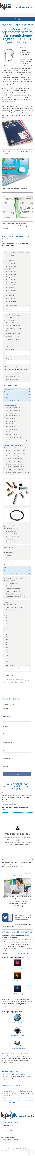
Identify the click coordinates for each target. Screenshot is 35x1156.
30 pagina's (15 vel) (11, 274)
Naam (5, 708)
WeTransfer (10, 864)
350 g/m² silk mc (10, 424)
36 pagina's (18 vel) (11, 282)
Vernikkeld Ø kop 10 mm (13, 531)
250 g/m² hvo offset (11, 429)
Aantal (5, 615)
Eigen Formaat (10, 346)
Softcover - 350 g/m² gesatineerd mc (16, 453)
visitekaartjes (17, 1098)
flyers (3, 1102)
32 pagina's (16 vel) (11, 277)
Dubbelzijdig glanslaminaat (13, 588)
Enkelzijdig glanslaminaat (13, 583)
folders (8, 1102)
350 (7, 642)
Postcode (6, 734)
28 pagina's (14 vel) (11, 271)
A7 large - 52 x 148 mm (12, 339)
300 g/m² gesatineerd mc (13, 410)
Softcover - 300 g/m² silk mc (14, 458)
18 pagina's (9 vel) (11, 258)
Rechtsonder (9, 558)
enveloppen (29, 1098)
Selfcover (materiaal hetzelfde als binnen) (18, 448)
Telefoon (6, 758)
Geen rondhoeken (11, 604)
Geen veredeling (10, 580)
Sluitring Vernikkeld (11, 542)
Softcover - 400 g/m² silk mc (14, 464)
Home (8, 1148)
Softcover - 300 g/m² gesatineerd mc (16, 450)
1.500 (7, 655)
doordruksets (29, 1100)
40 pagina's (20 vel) (11, 287)
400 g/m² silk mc (10, 426)
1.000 (7, 653)
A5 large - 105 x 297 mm (13, 334)
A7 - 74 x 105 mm (11, 323)
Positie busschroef (9, 547)
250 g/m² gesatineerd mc (13, 407)
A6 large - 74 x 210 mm (12, 336)
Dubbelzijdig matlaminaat (13, 591)
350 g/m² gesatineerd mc (13, 413)
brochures (13, 1102)
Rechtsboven (9, 552)
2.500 (7, 661)
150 (7, 629)
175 (7, 631)
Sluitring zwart (10, 539)
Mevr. (6, 705)
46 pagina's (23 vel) (11, 296)
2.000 (7, 658)
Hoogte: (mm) (10, 359)
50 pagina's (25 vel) (11, 301)
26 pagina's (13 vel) (11, 269)
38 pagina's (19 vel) (11, 285)
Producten (15, 1148)
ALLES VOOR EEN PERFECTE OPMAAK (14, 1074)
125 (7, 626)
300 (7, 639)
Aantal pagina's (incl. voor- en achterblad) (16, 253)
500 (7, 650)
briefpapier (5, 1098)
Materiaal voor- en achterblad (12, 445)
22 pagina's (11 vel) (11, 263)
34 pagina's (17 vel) (11, 279)
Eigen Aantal (9, 665)
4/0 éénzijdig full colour (12, 376)
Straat (5, 726)
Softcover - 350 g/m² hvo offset (15, 469)
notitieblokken (19, 1100)
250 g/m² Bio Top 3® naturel (14, 437)
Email (5, 766)
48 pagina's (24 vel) (11, 298)
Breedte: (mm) (10, 349)
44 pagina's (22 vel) (11, 293)
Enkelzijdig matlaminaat (12, 586)
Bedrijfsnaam (7, 716)
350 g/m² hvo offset (11, 434)
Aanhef (5, 702)
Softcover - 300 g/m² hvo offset (15, 467)
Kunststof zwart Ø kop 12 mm (14, 534)
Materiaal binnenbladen (11, 405)
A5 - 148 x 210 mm (11, 317)
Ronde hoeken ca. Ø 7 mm (13, 610)
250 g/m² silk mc (10, 418)
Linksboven (9, 550)
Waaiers (23, 1148)
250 (7, 637)
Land (5, 751)
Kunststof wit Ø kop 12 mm (13, 536)
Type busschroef (9, 526)
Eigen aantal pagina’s (12, 305)
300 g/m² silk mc (10, 421)
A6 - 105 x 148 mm (11, 320)
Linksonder (9, 555)
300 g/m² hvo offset (11, 432)
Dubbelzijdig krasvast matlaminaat (15, 597)
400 (7, 645)
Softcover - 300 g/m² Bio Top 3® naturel (17, 472)
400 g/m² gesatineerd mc (13, 416)
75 (6, 620)
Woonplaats (7, 743)
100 (7, 623)
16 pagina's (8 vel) (11, 255)
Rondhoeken (7, 602)
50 (6, 618)
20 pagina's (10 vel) (11, 260)
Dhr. (13, 705)
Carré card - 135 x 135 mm (13, 328)
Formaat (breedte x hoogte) (12, 315)
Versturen (17, 774)
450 (7, 647)
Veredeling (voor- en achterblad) (13, 578)
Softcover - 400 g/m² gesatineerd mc (16, 456)
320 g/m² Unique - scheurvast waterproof (17, 440)
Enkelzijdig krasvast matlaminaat (15, 594)
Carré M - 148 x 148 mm (13, 325)
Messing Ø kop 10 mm (12, 528)
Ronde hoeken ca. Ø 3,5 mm (14, 607)
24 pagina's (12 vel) (11, 266)
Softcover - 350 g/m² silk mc (14, 461)
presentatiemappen (7, 1100)
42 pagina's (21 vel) (11, 290)
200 (7, 634)
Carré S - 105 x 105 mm (13, 331)
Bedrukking (7, 374)
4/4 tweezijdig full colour (13, 379)
